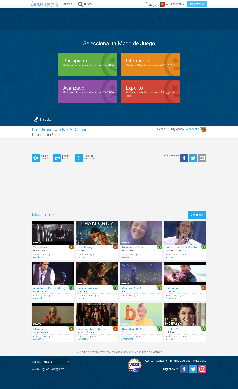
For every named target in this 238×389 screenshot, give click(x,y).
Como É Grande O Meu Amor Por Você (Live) (193, 247)
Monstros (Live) (131, 288)
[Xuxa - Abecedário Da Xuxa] (141, 314)
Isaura (36, 135)
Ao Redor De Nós (132, 247)
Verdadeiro (40, 247)
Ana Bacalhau (41, 332)
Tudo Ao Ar (172, 288)
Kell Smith (171, 332)
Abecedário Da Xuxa (133, 329)
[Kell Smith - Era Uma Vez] (185, 314)
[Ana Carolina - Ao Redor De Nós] (141, 233)
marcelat (170, 257)
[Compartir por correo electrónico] (202, 158)
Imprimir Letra (66, 156)
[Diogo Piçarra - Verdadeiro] (53, 233)
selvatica (81, 257)
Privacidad (199, 360)
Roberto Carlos (174, 250)
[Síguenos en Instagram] (202, 369)
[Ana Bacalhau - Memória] (53, 314)
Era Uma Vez (173, 329)
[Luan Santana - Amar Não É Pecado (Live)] (53, 273)
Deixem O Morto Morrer (91, 329)
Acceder (176, 4)
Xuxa (124, 332)
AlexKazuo (192, 129)
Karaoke (45, 119)
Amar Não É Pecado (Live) (49, 288)
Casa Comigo (85, 247)
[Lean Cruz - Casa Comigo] (97, 233)
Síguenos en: (171, 369)
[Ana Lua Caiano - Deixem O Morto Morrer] (97, 314)
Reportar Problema (89, 156)
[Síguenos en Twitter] (193, 369)
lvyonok (125, 257)
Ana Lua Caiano (86, 332)
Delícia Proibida (87, 288)
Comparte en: (171, 155)
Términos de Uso (180, 360)
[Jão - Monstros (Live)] (141, 273)
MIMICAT (170, 291)
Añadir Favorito (45, 156)
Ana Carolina (128, 250)
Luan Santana (41, 291)
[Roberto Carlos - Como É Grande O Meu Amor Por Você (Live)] (185, 233)
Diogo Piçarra (40, 250)
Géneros (67, 4)
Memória (38, 329)
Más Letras (44, 215)
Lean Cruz (83, 250)
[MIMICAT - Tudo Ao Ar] (185, 273)
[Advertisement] (119, 19)
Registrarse (197, 4)
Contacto (161, 360)
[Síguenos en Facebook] (184, 369)
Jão (123, 291)
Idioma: (36, 361)
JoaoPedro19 (127, 339)
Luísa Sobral (52, 135)
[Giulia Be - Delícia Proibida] (97, 273)
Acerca (149, 360)
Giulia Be (82, 291)
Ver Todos (197, 214)
